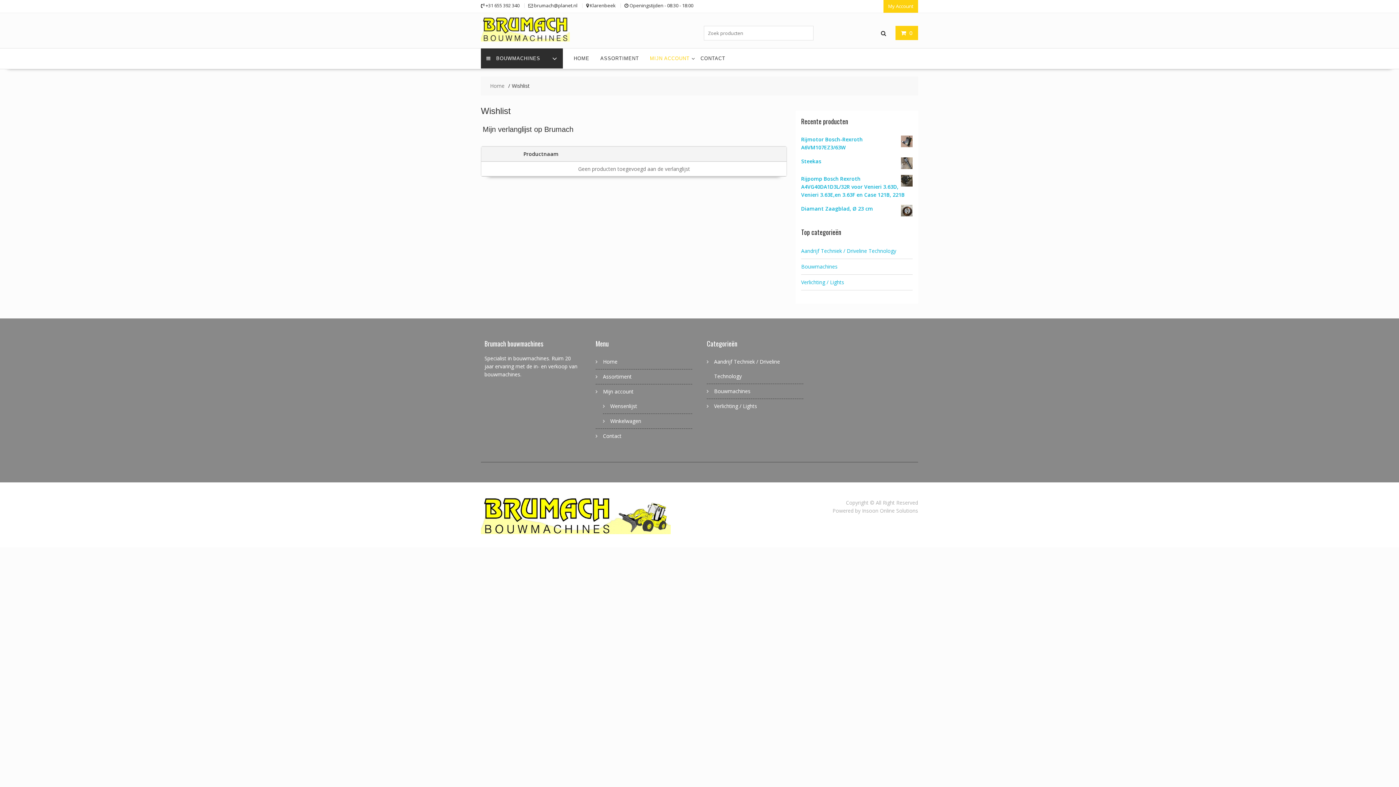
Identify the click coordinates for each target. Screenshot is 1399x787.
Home (581, 58)
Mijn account (670, 58)
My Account (900, 6)
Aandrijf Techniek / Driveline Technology (848, 250)
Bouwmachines (518, 58)
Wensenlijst (623, 406)
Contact (713, 58)
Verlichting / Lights (822, 282)
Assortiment (619, 58)
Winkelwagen (625, 421)
